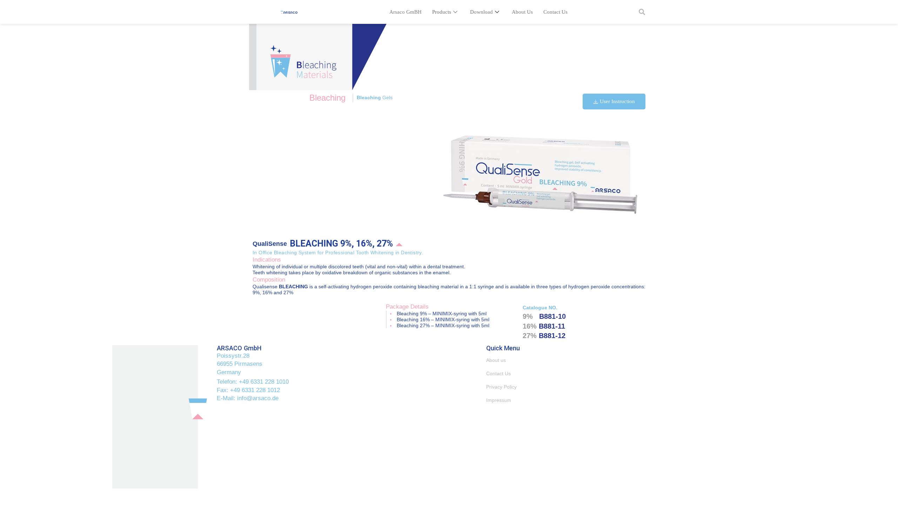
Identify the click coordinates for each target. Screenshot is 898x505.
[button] (642, 12)
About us (496, 360)
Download (481, 12)
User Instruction (617, 101)
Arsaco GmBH (405, 12)
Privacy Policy (501, 387)
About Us (522, 12)
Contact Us (555, 12)
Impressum (498, 400)
